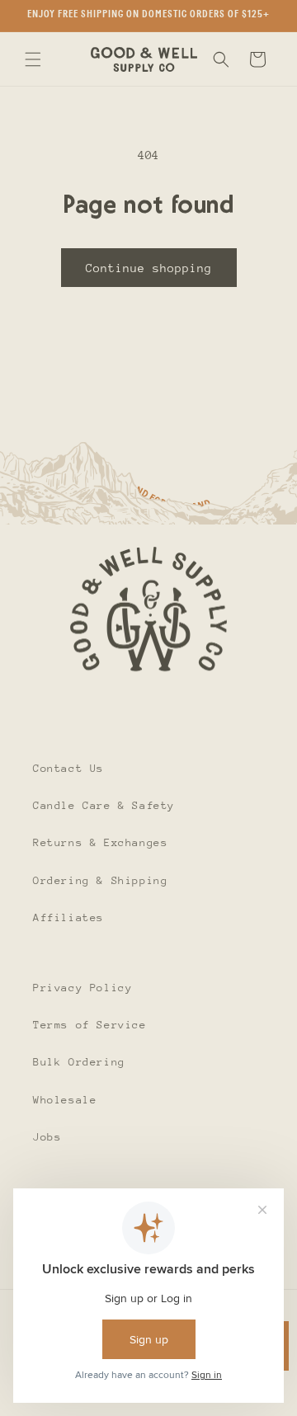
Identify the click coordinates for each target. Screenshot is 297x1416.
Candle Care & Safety (104, 805)
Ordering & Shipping (100, 880)
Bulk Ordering (79, 1062)
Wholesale (65, 1100)
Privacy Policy (82, 987)
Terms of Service (90, 1024)
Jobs (47, 1137)
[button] (33, 59)
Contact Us (68, 768)
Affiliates (68, 917)
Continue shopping (149, 268)
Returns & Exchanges (100, 842)
